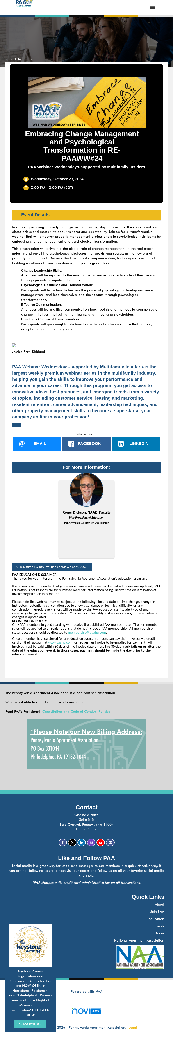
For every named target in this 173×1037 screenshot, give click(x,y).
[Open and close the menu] (98, 7)
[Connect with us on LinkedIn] (81, 843)
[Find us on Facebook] (63, 843)
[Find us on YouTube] (100, 843)
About (159, 904)
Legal (133, 1028)
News (160, 933)
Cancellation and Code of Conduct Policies (76, 712)
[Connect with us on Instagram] (91, 843)
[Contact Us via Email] (110, 843)
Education (156, 919)
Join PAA (157, 912)
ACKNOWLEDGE (30, 1024)
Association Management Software (86, 1016)
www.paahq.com (60, 643)
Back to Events (20, 59)
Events (159, 926)
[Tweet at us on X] (72, 843)
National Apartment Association (139, 940)
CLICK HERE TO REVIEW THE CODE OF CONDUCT (52, 566)
